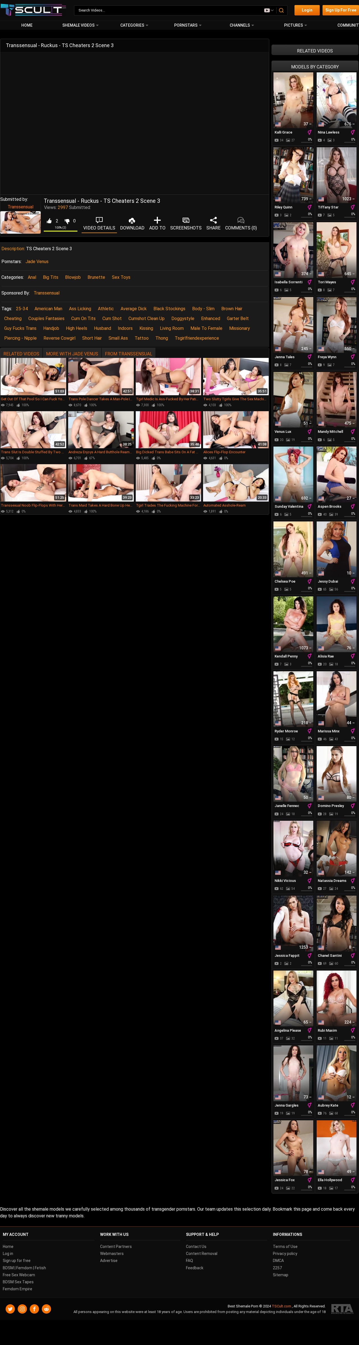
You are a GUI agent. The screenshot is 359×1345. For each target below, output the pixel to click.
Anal (32, 277)
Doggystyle (182, 318)
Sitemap (280, 1275)
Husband (102, 328)
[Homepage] (33, 10)
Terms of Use (285, 1246)
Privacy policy (285, 1254)
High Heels (76, 328)
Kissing (146, 328)
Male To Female (206, 328)
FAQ (189, 1261)
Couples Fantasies (46, 318)
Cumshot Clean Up (146, 318)
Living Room (172, 328)
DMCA (278, 1261)
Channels (240, 25)
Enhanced (210, 318)
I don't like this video (67, 221)
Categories (132, 25)
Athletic (106, 308)
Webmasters (112, 1254)
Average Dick (134, 308)
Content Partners (116, 1246)
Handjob (51, 328)
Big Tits (50, 277)
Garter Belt (238, 318)
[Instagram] (22, 1309)
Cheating (13, 318)
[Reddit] (46, 1309)
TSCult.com (281, 1306)
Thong (161, 338)
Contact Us (196, 1246)
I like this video (49, 221)
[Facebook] (34, 1309)
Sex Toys (121, 277)
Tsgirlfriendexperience (197, 338)
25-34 (22, 308)
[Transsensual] (20, 222)
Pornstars (185, 25)
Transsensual (20, 207)
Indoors (125, 328)
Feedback (194, 1268)
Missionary (239, 328)
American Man (48, 308)
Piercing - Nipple (20, 338)
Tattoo (142, 338)
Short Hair (92, 338)
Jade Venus (37, 261)
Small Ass (118, 338)
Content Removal (201, 1254)
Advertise (109, 1261)
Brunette (96, 277)
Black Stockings (169, 308)
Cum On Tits (83, 318)
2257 (277, 1268)
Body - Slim (203, 308)
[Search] (281, 10)
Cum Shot (112, 318)
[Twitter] (10, 1309)
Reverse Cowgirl (59, 338)
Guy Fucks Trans (20, 328)
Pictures (293, 25)
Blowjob (73, 277)
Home (27, 25)
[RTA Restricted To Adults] (342, 1309)
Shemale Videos (78, 25)
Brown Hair (231, 308)
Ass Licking (80, 308)
